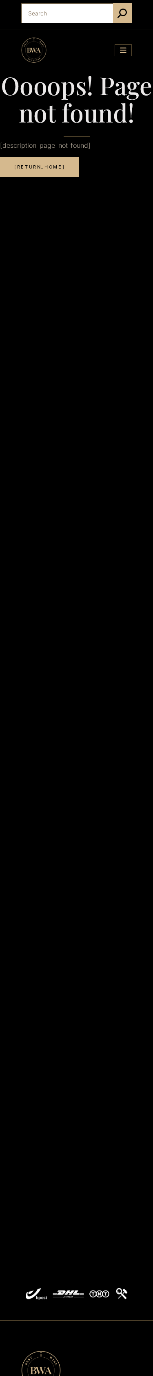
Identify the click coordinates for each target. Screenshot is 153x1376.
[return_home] (39, 167)
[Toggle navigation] (123, 50)
